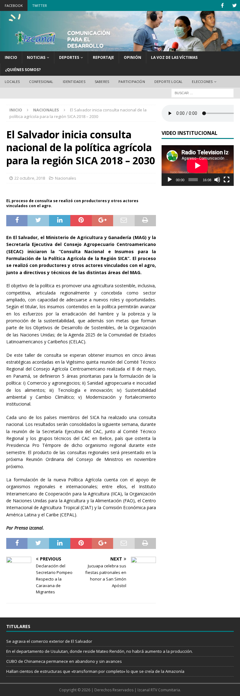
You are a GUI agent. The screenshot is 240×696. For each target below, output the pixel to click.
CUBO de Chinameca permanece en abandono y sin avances (64, 661)
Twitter (39, 5)
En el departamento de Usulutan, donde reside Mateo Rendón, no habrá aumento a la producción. (99, 651)
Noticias (36, 57)
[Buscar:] (202, 92)
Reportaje (103, 57)
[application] (197, 165)
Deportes (69, 57)
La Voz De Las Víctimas (174, 57)
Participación (131, 81)
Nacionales (65, 178)
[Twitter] (234, 5)
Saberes (102, 81)
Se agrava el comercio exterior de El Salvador (49, 641)
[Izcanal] (120, 48)
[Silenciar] (217, 180)
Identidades (74, 81)
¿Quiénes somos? (23, 69)
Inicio (11, 57)
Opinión (132, 57)
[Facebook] (222, 5)
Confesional (41, 81)
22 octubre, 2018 (29, 178)
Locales (12, 81)
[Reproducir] (170, 180)
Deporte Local (168, 81)
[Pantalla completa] (226, 180)
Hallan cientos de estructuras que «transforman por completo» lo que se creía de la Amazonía (95, 671)
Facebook (14, 5)
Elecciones (202, 81)
